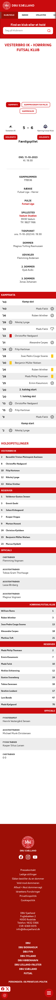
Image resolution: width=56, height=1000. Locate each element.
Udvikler (28, 255)
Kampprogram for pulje (36, 105)
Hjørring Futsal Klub (45, 131)
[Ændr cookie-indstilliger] (4, 995)
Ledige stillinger (28, 874)
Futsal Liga (28, 204)
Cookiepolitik (28, 900)
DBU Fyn (28, 952)
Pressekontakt (28, 870)
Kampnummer (28, 177)
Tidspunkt (28, 231)
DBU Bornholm (28, 947)
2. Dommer (28, 267)
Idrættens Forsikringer (28, 892)
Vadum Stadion (28, 216)
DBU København (28, 960)
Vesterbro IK (10, 131)
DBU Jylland (28, 956)
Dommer (28, 243)
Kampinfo (13, 105)
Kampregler (28, 111)
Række (28, 189)
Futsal (28, 973)
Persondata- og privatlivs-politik (28, 982)
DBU (28, 943)
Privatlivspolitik (28, 896)
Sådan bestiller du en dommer (28, 879)
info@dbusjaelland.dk (28, 929)
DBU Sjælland (28, 969)
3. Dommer (28, 279)
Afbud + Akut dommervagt (28, 887)
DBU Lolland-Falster (28, 965)
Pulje (28, 201)
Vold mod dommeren (28, 883)
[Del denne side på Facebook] (2, 989)
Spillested (28, 213)
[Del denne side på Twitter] (7, 989)
